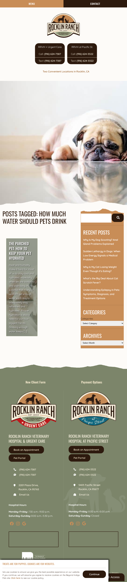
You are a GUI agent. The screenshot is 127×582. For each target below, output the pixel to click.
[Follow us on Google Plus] (24, 523)
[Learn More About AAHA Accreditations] (33, 557)
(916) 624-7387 (52, 53)
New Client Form (36, 382)
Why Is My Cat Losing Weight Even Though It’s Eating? (100, 269)
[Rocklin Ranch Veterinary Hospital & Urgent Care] (63, 25)
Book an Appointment (26, 449)
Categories (87, 318)
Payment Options (91, 382)
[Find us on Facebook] (12, 523)
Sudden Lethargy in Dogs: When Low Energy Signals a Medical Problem (101, 255)
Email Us (24, 494)
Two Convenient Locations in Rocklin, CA (66, 71)
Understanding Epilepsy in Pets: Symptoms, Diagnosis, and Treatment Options (101, 294)
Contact (95, 4)
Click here (15, 578)
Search (118, 217)
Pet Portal (19, 458)
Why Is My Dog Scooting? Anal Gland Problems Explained (100, 242)
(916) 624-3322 (84, 53)
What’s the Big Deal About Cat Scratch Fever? (100, 280)
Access (115, 577)
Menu (32, 4)
